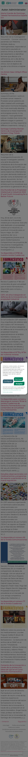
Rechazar (18, 379)
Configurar (8, 381)
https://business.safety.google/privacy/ (12, 389)
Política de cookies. (8, 392)
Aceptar (19, 384)
